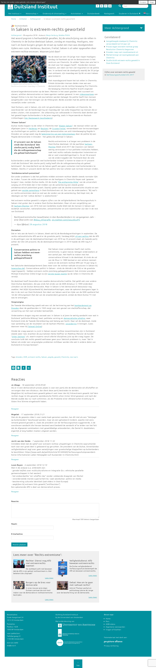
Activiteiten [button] (76, 13)
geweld (57, 357)
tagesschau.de (17, 268)
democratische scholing (74, 318)
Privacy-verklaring (111, 646)
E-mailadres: (17, 534)
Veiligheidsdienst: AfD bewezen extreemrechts (82, 561)
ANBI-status (110, 624)
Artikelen (23, 19)
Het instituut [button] (14, 13)
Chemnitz (65, 357)
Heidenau (33, 128)
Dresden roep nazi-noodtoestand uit (122, 52)
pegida (50, 357)
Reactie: (15, 501)
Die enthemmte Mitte (68, 182)
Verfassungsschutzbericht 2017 (120, 75)
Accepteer (143, 2)
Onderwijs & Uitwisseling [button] (54, 13)
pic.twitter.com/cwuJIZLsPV (66, 219)
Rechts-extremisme (47, 554)
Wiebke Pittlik (64, 35)
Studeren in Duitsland (128, 13)
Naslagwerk (109, 13)
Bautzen (44, 128)
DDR (25, 357)
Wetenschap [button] (31, 13)
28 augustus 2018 (38, 224)
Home (13, 19)
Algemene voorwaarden (115, 627)
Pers (107, 621)
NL (147, 13)
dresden (19, 357)
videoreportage (87, 94)
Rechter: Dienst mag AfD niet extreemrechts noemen (38, 563)
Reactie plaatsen (19, 544)
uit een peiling (82, 236)
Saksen (44, 357)
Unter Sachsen (18, 336)
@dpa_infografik (42, 219)
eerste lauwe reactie (57, 273)
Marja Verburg (52, 35)
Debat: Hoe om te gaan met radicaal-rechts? (81, 583)
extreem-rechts (34, 357)
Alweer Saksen (65, 125)
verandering (71, 323)
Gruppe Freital (58, 128)
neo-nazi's (74, 357)
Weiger (152, 2)
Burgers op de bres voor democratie (38, 583)
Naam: (14, 523)
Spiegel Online (35, 326)
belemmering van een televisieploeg (58, 134)
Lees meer (49, 578)
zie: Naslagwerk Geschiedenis (38, 118)
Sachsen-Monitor (21, 205)
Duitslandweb (93, 13)
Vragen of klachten (113, 629)
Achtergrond (35, 19)
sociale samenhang (30, 190)
